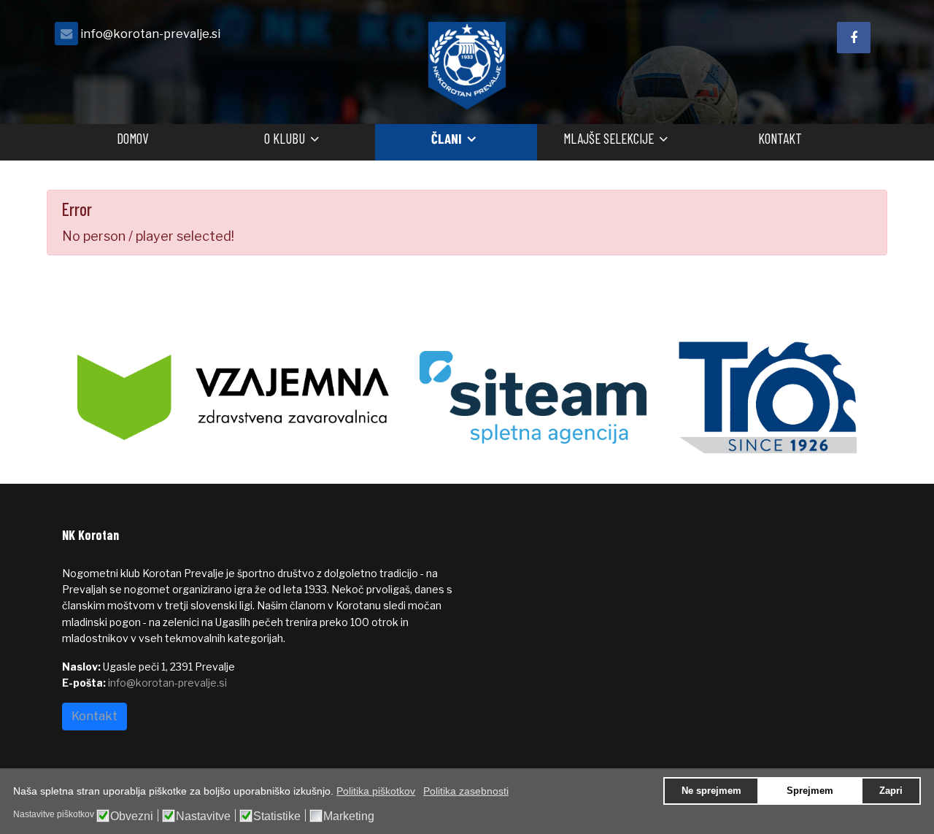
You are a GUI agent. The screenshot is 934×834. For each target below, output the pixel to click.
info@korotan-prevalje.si (150, 33)
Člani (446, 138)
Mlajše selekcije (608, 138)
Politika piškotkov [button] (375, 791)
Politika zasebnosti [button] (466, 791)
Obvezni (131, 816)
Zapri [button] (891, 791)
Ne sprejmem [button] (711, 791)
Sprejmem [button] (810, 791)
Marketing (348, 816)
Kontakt (780, 138)
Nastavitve (203, 816)
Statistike (277, 816)
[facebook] (854, 37)
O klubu (284, 138)
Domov (132, 138)
